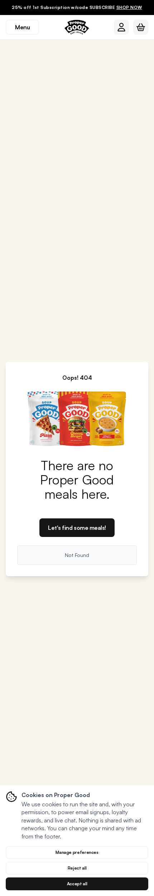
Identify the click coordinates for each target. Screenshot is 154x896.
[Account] (121, 27)
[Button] (121, 27)
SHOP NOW (129, 7)
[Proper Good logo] (77, 27)
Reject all (77, 868)
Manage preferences (77, 852)
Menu (22, 27)
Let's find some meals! (77, 527)
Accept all (77, 883)
